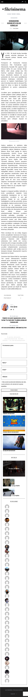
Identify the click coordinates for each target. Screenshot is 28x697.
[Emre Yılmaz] (14, 573)
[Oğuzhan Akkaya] (14, 623)
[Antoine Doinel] (14, 556)
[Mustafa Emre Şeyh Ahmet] (14, 582)
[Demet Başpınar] (14, 564)
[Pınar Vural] (14, 636)
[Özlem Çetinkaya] (14, 529)
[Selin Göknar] (14, 600)
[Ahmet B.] (14, 506)
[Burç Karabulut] (14, 542)
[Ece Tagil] (14, 645)
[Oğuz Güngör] (14, 681)
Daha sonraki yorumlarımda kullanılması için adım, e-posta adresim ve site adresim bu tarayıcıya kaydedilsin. (13, 384)
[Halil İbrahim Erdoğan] (14, 511)
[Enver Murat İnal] (14, 618)
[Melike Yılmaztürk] (14, 631)
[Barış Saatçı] (14, 649)
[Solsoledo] (14, 627)
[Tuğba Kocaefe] (14, 538)
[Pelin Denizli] (14, 640)
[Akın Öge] (14, 560)
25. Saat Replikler (15, 495)
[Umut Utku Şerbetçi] (14, 587)
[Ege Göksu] (14, 609)
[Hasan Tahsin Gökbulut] (14, 654)
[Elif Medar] (14, 663)
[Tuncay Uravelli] (14, 569)
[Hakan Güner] (14, 605)
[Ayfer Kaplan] (14, 551)
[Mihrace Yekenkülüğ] (14, 676)
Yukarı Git (13, 693)
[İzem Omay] (14, 614)
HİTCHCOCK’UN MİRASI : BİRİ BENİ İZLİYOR (14, 326)
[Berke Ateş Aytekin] (14, 596)
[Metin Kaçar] (14, 524)
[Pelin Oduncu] (14, 591)
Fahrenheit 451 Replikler (14, 468)
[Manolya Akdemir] (14, 667)
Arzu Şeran (15, 28)
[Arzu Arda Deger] (14, 533)
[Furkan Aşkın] (14, 578)
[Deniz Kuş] (14, 520)
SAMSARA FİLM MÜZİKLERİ (8, 413)
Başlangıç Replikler (15, 485)
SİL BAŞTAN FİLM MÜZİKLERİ (9, 450)
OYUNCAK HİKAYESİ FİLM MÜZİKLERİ (11, 432)
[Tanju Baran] (14, 515)
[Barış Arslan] (14, 547)
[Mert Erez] (14, 672)
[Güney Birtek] (14, 658)
